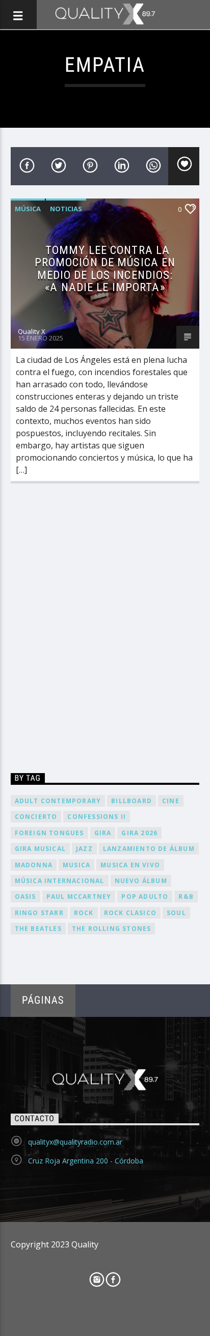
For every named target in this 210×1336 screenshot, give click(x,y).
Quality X (31, 331)
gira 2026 (139, 833)
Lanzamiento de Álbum (149, 848)
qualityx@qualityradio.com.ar (75, 1142)
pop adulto (144, 896)
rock (84, 912)
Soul (176, 912)
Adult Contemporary (58, 801)
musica (76, 865)
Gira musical (40, 848)
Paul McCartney (79, 896)
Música (28, 208)
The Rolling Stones (111, 928)
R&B (186, 896)
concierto (36, 816)
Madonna (33, 865)
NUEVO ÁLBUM (141, 880)
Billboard (131, 801)
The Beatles (38, 928)
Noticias (66, 208)
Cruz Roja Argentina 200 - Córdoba (85, 1161)
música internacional (59, 880)
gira (103, 833)
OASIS (25, 896)
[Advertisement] (105, 630)
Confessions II (96, 816)
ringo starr (39, 912)
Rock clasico (130, 912)
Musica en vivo (130, 865)
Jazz (84, 848)
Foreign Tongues (49, 833)
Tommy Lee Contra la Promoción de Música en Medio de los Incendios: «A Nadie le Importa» (105, 268)
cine (170, 801)
